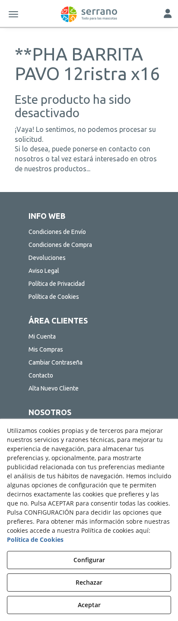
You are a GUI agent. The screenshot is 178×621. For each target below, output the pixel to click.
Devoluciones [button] (47, 257)
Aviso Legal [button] (44, 270)
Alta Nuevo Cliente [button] (54, 388)
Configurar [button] (89, 560)
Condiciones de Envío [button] (57, 231)
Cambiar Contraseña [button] (56, 362)
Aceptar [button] (89, 605)
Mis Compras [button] (46, 349)
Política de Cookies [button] (54, 296)
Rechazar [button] (89, 582)
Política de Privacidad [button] (57, 283)
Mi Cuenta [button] (42, 336)
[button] (89, 14)
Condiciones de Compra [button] (60, 244)
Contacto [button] (41, 375)
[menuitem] (89, 231)
